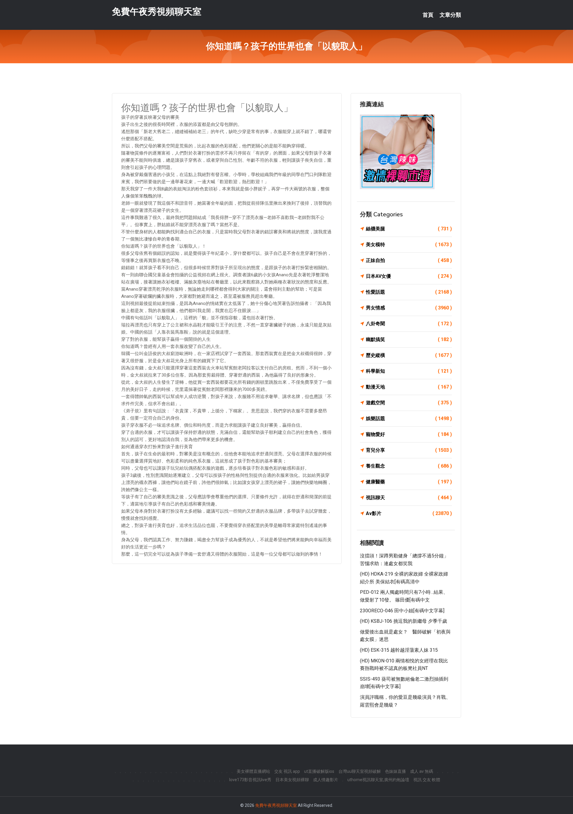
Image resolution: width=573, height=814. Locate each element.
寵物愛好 (409, 434)
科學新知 (409, 371)
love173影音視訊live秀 (250, 779)
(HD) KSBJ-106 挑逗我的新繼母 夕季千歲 (403, 621)
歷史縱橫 (409, 355)
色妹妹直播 (395, 771)
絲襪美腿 (409, 229)
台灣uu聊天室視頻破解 (359, 771)
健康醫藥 (409, 482)
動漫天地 (409, 387)
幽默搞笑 (409, 339)
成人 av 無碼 (421, 771)
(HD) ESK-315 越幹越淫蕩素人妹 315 (399, 650)
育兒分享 (409, 450)
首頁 (428, 15)
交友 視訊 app (287, 771)
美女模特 (409, 244)
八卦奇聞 (409, 323)
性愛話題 (409, 292)
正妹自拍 (409, 260)
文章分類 (450, 15)
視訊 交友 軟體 (426, 779)
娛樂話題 (409, 418)
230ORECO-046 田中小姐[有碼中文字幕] (402, 610)
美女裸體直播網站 (253, 771)
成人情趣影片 (325, 779)
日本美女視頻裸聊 (292, 779)
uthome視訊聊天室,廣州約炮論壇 (378, 779)
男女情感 (409, 308)
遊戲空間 (409, 403)
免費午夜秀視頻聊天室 (156, 11)
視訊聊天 (409, 497)
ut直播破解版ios (319, 771)
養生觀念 (409, 466)
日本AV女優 (409, 276)
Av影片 (409, 513)
